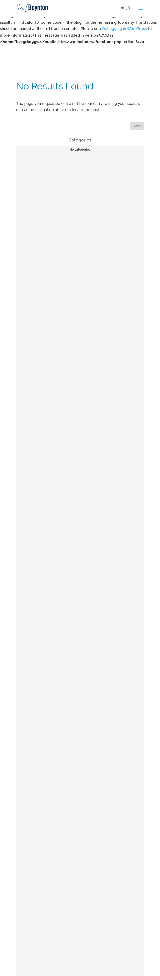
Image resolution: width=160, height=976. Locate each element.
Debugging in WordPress (124, 28)
